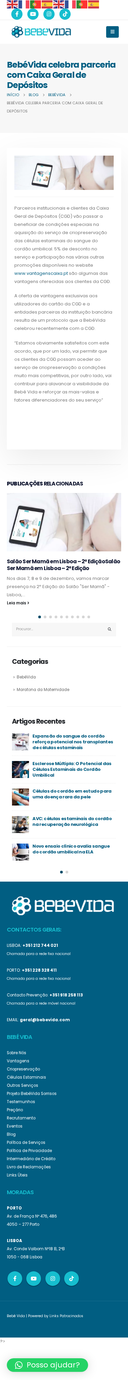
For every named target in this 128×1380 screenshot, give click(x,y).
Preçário (15, 1110)
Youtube (33, 1278)
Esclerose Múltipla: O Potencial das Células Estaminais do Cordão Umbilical (71, 769)
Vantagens (18, 1061)
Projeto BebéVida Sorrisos (32, 1093)
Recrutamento (21, 1118)
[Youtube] (33, 14)
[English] (12, 4)
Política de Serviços (26, 1142)
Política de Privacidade (29, 1150)
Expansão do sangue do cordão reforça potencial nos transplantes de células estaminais (72, 741)
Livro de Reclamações (29, 1167)
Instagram (52, 1278)
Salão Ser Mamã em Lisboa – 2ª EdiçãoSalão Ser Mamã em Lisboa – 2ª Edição (63, 565)
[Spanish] (47, 4)
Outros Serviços (22, 1085)
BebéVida (26, 677)
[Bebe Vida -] (41, 31)
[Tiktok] (65, 14)
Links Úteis (17, 1175)
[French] (24, 4)
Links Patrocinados (66, 1316)
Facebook (15, 1278)
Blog (11, 1134)
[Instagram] (49, 14)
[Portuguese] (36, 4)
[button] (39, 617)
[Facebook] (17, 14)
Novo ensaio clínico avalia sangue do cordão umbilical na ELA (71, 849)
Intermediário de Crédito (31, 1159)
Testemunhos (21, 1101)
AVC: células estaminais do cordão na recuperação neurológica (72, 821)
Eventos (15, 1126)
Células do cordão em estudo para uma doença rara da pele (71, 794)
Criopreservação (23, 1069)
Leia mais (17, 603)
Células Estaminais (26, 1077)
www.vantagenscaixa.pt (41, 273)
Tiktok (71, 1278)
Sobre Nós (16, 1053)
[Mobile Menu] (112, 32)
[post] (20, 741)
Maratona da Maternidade (43, 689)
